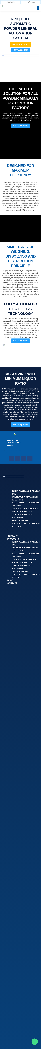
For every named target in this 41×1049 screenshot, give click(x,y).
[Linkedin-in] (17, 458)
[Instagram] (23, 458)
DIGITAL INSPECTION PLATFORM (22, 516)
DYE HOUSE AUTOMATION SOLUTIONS (25, 498)
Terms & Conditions (14, 443)
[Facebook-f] (11, 458)
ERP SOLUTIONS (20, 520)
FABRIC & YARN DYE (22, 512)
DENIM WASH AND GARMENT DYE (26, 492)
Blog (7, 529)
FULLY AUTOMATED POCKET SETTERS (26, 524)
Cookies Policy (12, 440)
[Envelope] (29, 458)
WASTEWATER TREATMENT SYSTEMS (25, 504)
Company (12, 536)
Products (13, 539)
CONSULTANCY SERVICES (25, 509)
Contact (10, 445)
